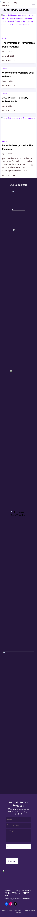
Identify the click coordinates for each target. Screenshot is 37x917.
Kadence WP (18, 912)
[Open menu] (34, 4)
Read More (8, 61)
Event (4, 39)
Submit (11, 861)
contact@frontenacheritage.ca (17, 898)
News (4, 68)
